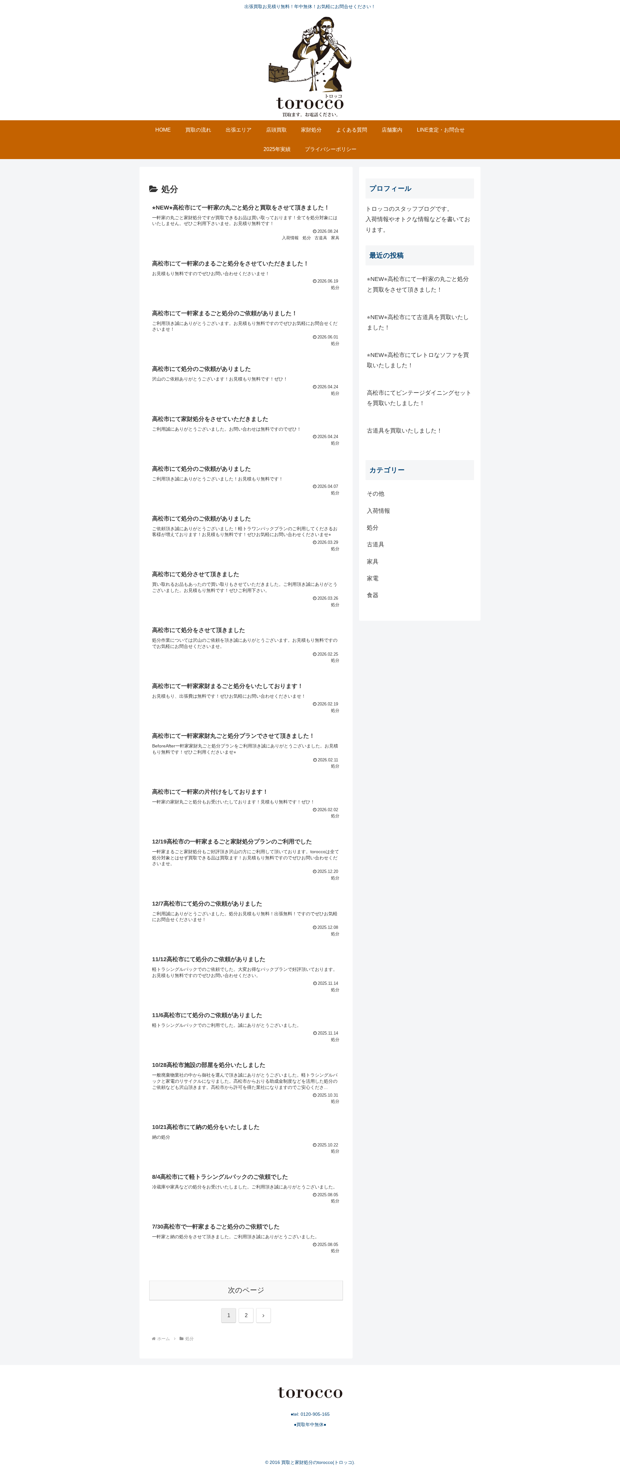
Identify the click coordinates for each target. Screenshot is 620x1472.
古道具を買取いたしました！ (404, 430)
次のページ (246, 1290)
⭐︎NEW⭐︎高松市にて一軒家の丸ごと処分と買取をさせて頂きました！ (418, 284)
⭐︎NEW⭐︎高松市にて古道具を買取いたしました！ (418, 322)
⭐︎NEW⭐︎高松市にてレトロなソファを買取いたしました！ (418, 360)
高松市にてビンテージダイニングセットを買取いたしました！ (419, 398)
